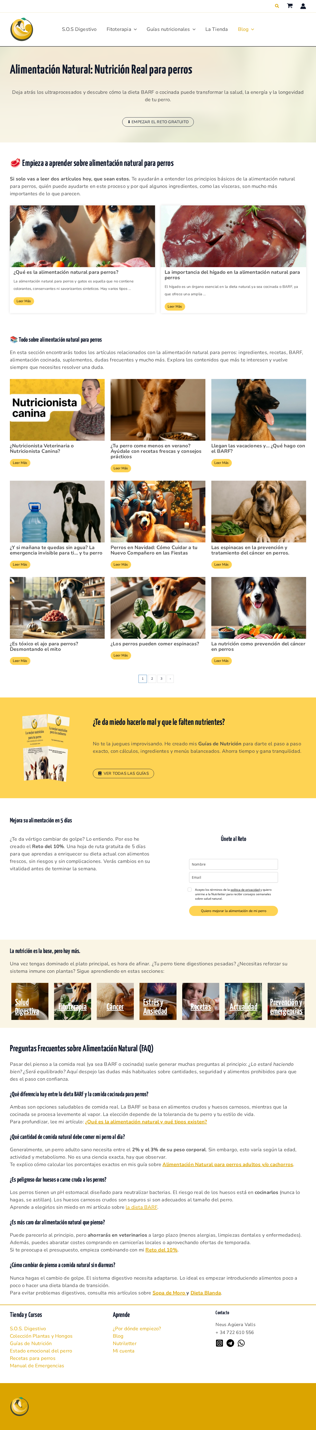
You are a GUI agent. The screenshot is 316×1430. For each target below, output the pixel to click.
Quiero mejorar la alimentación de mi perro (233, 911)
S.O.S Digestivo (79, 29)
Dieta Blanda (206, 1293)
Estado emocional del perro (41, 1351)
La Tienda (216, 29)
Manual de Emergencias (37, 1365)
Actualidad (243, 1007)
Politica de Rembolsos (142, 1391)
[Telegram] (230, 1343)
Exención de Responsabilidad (150, 1421)
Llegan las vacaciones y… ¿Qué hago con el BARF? (258, 448)
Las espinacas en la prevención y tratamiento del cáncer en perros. (250, 550)
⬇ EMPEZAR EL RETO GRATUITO (158, 122)
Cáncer (115, 1007)
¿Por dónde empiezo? (137, 1328)
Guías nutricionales (168, 29)
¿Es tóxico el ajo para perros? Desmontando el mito (44, 646)
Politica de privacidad (141, 1399)
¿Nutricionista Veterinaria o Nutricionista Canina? (42, 448)
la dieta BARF (141, 1207)
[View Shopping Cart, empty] (289, 6)
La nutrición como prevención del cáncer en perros (258, 646)
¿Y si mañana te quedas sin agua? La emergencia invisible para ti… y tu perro (56, 550)
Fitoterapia (119, 29)
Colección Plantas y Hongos (41, 1336)
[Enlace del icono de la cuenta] (303, 6)
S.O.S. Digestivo (28, 1328)
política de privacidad (245, 890)
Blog (243, 29)
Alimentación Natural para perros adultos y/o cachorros (227, 1164)
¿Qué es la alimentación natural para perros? (66, 272)
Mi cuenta (124, 1351)
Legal (123, 1406)
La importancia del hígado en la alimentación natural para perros (232, 275)
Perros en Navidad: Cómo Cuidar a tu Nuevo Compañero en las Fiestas (154, 550)
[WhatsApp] (241, 1343)
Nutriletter (125, 1343)
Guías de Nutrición (31, 1343)
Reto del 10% (161, 1250)
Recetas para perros (33, 1358)
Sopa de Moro (170, 1293)
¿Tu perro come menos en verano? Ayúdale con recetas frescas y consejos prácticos (156, 451)
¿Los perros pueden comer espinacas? (155, 644)
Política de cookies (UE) (143, 1413)
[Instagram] (219, 1343)
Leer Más (24, 301)
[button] (277, 6)
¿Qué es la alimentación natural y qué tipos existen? (146, 1121)
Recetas (201, 1007)
